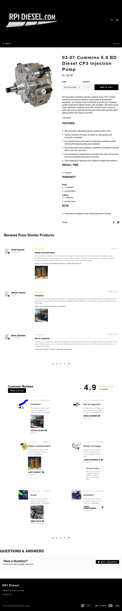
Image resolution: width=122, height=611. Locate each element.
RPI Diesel (11, 606)
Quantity (86, 82)
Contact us (6, 594)
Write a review (17, 390)
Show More (46, 412)
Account (116, 43)
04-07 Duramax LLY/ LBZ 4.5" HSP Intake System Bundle (56, 349)
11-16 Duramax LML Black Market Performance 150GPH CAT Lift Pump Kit (60, 263)
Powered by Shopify (23, 606)
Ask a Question (108, 562)
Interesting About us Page (13, 590)
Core (64, 82)
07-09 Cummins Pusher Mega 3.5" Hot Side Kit (53, 306)
